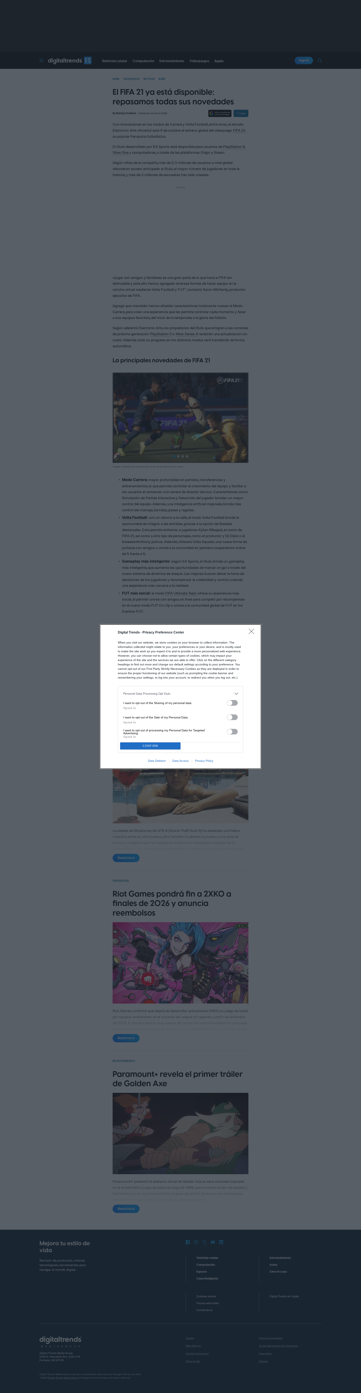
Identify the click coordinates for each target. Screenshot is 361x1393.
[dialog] (180, 697)
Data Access (180, 760)
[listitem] (180, 693)
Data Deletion (157, 760)
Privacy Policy (204, 760)
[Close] (253, 633)
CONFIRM (150, 745)
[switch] (232, 703)
